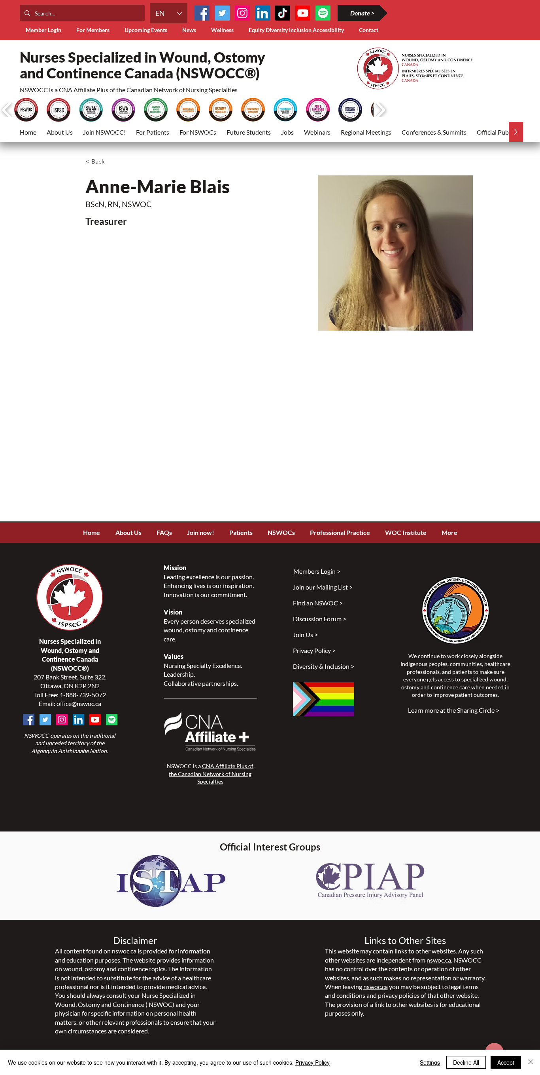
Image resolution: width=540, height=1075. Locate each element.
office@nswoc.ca (79, 703)
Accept (505, 1062)
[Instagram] (242, 13)
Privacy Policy (312, 1062)
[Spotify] (111, 719)
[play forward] (380, 110)
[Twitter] (222, 13)
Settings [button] (430, 1062)
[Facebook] (202, 13)
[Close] (530, 1062)
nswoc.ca (124, 951)
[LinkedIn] (262, 13)
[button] (94, 29)
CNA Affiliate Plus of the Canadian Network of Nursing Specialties (211, 774)
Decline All (466, 1062)
